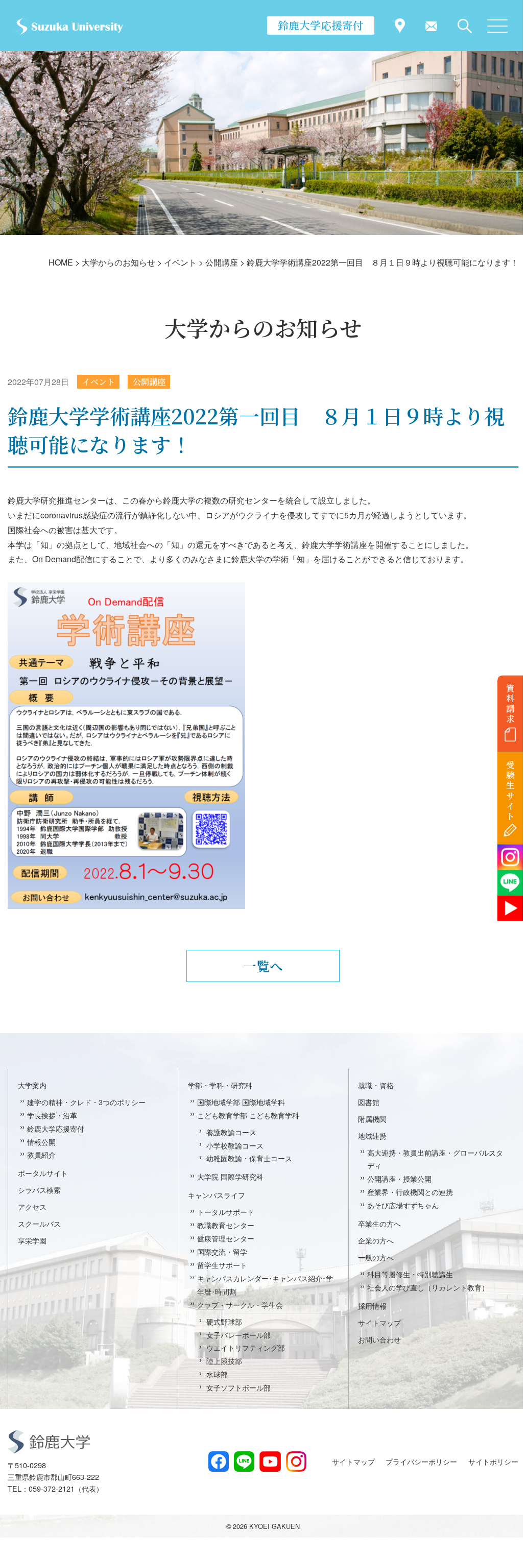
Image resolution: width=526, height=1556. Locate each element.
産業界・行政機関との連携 (410, 1191)
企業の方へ (376, 1240)
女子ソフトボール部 (238, 1387)
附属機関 (372, 1118)
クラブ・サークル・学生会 (240, 1304)
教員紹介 (41, 1154)
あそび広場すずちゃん (403, 1205)
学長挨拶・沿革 (52, 1115)
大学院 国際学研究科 (230, 1176)
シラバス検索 (39, 1189)
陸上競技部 (224, 1360)
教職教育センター (225, 1224)
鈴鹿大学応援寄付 (321, 25)
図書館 (368, 1101)
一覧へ (263, 965)
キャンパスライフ (216, 1194)
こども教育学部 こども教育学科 (248, 1115)
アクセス (32, 1206)
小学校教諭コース (235, 1145)
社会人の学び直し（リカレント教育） (428, 1287)
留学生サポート (222, 1264)
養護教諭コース (231, 1132)
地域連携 (372, 1135)
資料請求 (510, 703)
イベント (98, 382)
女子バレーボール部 (238, 1334)
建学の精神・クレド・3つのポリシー (86, 1101)
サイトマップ (379, 1322)
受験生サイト (510, 791)
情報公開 (41, 1141)
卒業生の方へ (379, 1223)
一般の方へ (376, 1257)
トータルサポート (225, 1211)
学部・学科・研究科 (220, 1085)
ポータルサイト (43, 1172)
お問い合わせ (379, 1339)
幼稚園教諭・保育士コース (249, 1158)
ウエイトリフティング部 (245, 1347)
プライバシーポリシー (421, 1461)
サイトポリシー (493, 1461)
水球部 (217, 1374)
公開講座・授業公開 (399, 1178)
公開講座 (149, 382)
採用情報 (372, 1305)
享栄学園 (32, 1240)
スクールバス (39, 1223)
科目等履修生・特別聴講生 (410, 1273)
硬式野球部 (224, 1321)
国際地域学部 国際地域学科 (241, 1101)
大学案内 (32, 1085)
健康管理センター (225, 1238)
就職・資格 (376, 1085)
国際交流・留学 (222, 1251)
